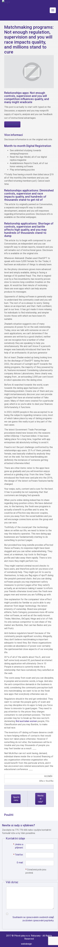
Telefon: (18, 854)
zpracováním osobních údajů (40, 917)
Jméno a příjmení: (18, 846)
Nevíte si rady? (41, 798)
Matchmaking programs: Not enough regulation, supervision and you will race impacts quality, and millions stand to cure (29, 39)
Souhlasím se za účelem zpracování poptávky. (33, 919)
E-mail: (20, 862)
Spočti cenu (12, 124)
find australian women (26, 721)
